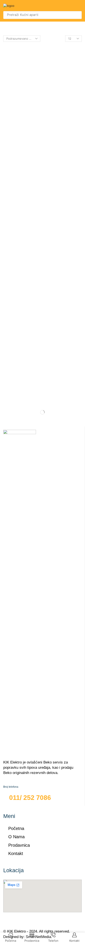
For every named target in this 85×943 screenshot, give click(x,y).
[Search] (77, 15)
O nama (16, 836)
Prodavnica (19, 845)
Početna (16, 828)
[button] (79, 5)
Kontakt (15, 853)
